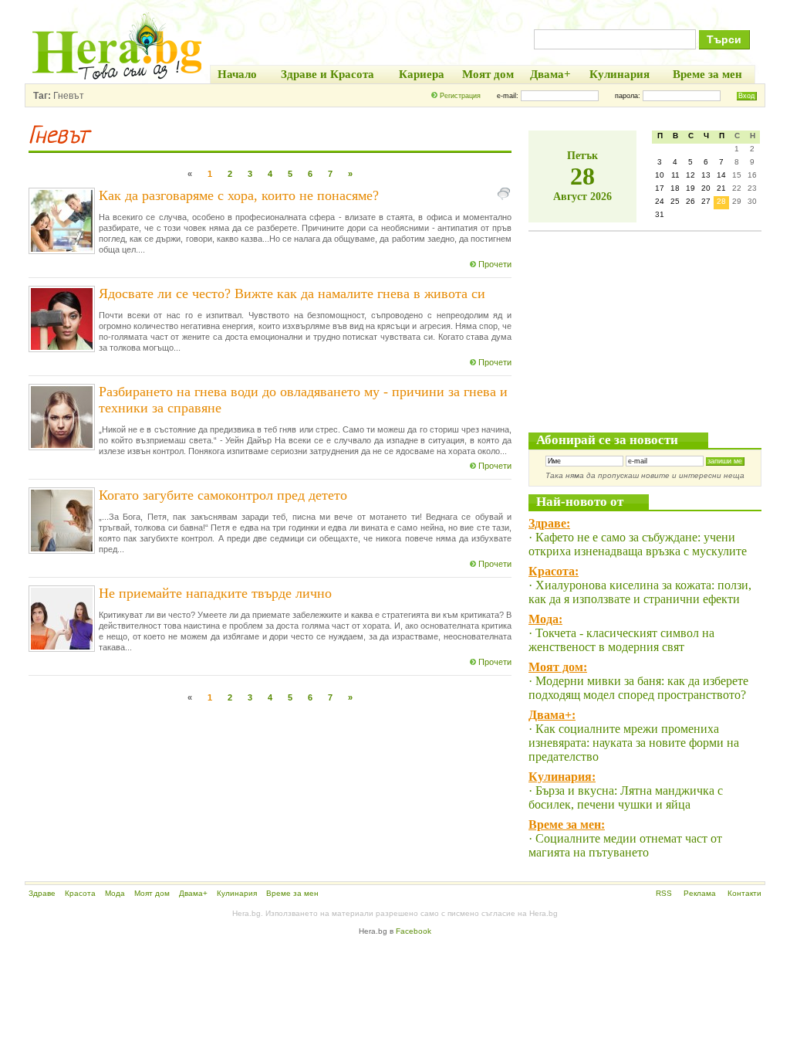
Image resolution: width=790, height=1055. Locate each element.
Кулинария (237, 893)
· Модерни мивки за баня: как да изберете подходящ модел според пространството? (638, 687)
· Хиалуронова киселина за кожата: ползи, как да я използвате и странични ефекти (639, 592)
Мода (115, 893)
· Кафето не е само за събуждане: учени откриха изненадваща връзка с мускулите (637, 544)
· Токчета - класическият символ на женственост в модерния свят (621, 639)
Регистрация (460, 96)
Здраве (42, 893)
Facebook (413, 931)
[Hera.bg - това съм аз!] (117, 79)
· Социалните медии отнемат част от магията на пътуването (625, 845)
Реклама (700, 893)
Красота (80, 893)
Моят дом (152, 893)
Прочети (494, 264)
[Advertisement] (644, 328)
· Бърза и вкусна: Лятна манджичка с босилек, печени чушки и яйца (625, 797)
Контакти (744, 893)
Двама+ (193, 893)
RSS (664, 893)
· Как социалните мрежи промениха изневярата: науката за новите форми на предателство (633, 742)
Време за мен (292, 893)
